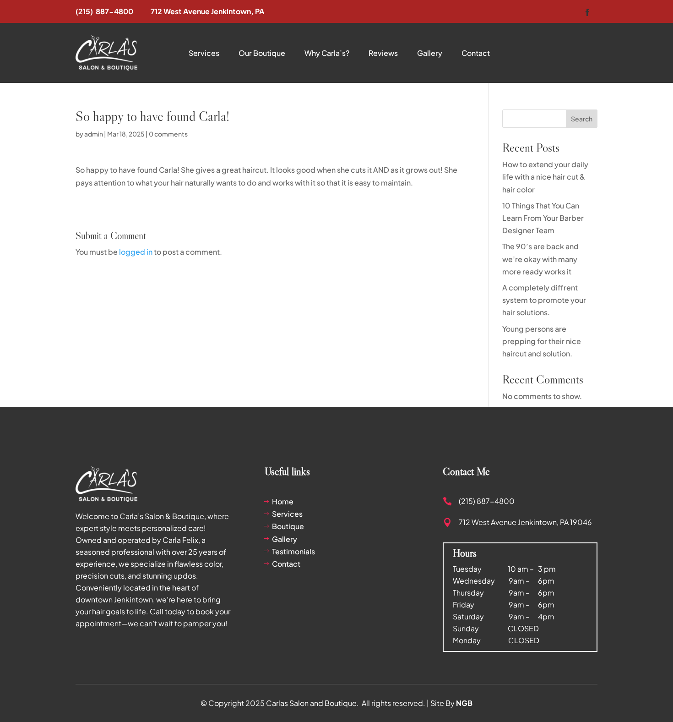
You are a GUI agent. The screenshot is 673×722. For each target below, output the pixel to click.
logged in (135, 252)
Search (581, 119)
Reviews (383, 53)
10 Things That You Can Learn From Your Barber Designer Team (543, 218)
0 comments (168, 134)
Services (204, 53)
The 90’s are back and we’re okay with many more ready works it (540, 258)
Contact (475, 53)
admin (93, 134)
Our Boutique (262, 53)
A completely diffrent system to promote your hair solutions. (544, 300)
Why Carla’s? (326, 53)
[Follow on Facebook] (587, 12)
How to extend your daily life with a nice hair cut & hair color (545, 176)
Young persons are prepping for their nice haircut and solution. (541, 341)
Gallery (429, 53)
